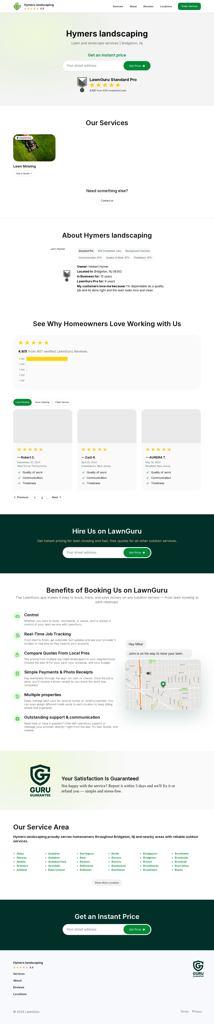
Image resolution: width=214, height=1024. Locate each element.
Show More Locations (107, 882)
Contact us (107, 200)
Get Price (135, 65)
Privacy (197, 1011)
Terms (184, 1011)
